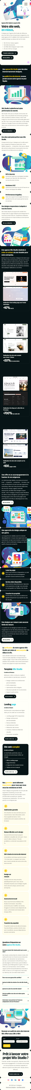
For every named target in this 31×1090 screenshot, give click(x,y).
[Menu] (26, 4)
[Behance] (23, 1080)
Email (18, 1038)
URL (4, 1038)
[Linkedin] (15, 1080)
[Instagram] (8, 1080)
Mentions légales (11, 1087)
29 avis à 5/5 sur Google (10, 49)
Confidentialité (21, 1087)
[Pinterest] (19, 1080)
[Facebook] (12, 1080)
